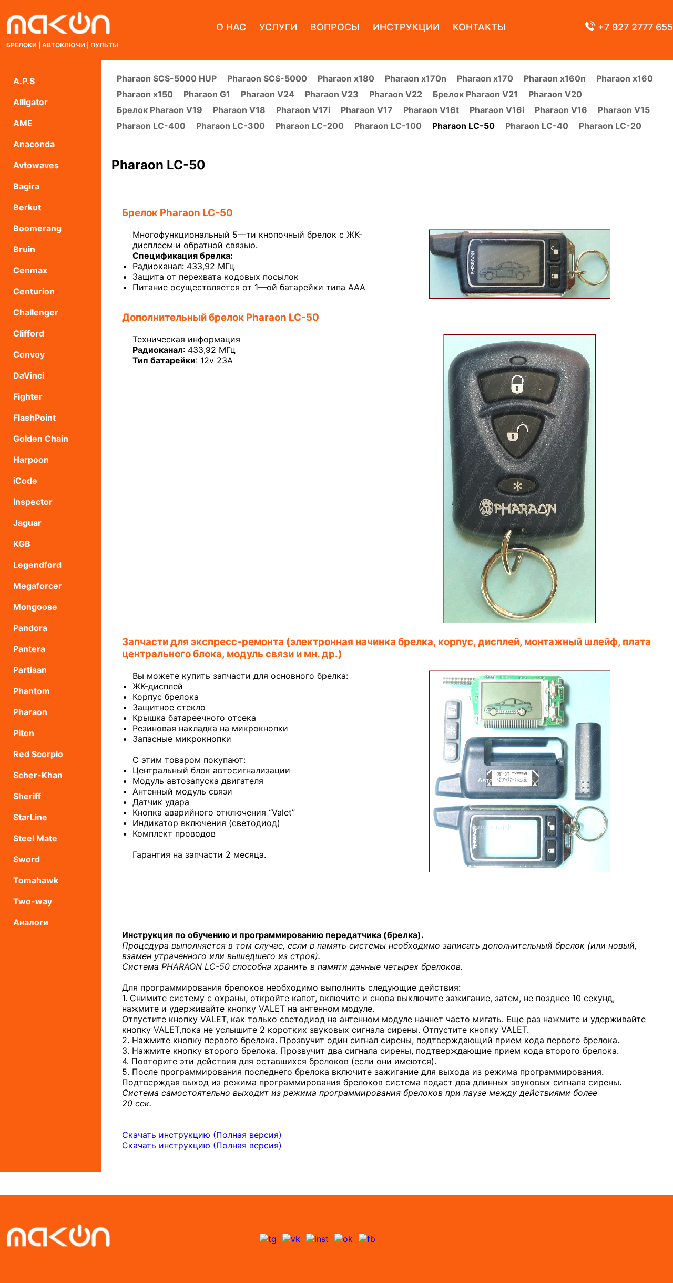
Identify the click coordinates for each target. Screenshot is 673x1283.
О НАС (231, 27)
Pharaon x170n (415, 78)
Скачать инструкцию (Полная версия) (202, 1134)
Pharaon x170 (485, 78)
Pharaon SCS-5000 (267, 78)
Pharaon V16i (497, 110)
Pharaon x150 (145, 94)
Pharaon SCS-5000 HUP (167, 78)
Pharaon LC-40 (536, 125)
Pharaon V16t (431, 110)
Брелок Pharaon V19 (159, 110)
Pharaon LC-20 (610, 125)
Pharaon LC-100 (388, 125)
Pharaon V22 (395, 94)
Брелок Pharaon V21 (475, 94)
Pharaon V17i (303, 110)
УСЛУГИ (278, 27)
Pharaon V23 (332, 94)
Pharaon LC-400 (151, 125)
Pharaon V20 (555, 94)
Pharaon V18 (239, 110)
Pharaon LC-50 (463, 125)
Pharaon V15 (624, 110)
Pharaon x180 (346, 78)
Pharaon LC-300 (230, 125)
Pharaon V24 (267, 94)
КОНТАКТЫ (479, 27)
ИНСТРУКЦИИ (406, 27)
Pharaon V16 (561, 110)
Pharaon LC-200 (310, 125)
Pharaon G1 (206, 94)
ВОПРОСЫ (335, 27)
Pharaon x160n (555, 78)
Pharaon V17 (367, 110)
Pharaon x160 (624, 78)
